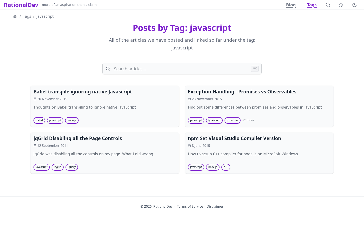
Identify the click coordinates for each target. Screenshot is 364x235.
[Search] (328, 5)
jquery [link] (72, 167)
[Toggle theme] (354, 5)
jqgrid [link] (57, 167)
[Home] (15, 16)
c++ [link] (226, 167)
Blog (291, 5)
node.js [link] (71, 120)
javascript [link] (55, 120)
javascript (45, 16)
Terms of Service (190, 206)
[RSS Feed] (341, 5)
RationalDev (21, 5)
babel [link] (39, 120)
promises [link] (232, 120)
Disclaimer (215, 206)
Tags (312, 5)
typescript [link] (214, 120)
